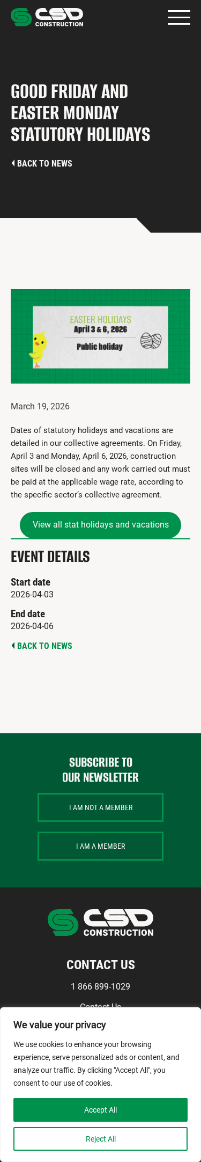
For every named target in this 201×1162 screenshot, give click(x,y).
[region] (100, 1084)
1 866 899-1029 (100, 986)
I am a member (100, 846)
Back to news (44, 163)
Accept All (100, 1110)
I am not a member (100, 807)
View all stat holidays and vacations (101, 524)
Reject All (101, 1139)
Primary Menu (179, 17)
